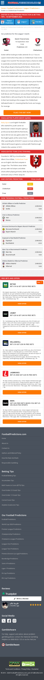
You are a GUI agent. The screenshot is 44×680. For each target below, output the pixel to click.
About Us (5, 443)
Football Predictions (14, 8)
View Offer (22, 304)
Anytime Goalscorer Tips (10, 505)
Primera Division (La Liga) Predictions (15, 554)
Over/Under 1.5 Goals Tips (11, 495)
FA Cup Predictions (8, 573)
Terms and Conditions (13, 669)
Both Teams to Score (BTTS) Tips (13, 485)
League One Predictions (10, 544)
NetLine (33, 639)
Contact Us (5, 448)
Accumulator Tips (8, 480)
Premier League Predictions (11, 529)
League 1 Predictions (30, 8)
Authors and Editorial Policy (11, 453)
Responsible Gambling (10, 463)
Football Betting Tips (9, 475)
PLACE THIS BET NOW (22, 112)
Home (3, 8)
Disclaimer (35, 669)
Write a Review (22, 598)
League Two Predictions (10, 549)
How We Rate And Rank (10, 458)
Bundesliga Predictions (10, 559)
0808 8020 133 (16, 639)
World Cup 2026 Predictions (11, 524)
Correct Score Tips (8, 500)
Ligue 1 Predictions (8, 568)
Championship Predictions (11, 534)
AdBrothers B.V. (38, 673)
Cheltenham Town (21, 159)
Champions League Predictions (13, 539)
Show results (36, 179)
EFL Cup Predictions (8, 578)
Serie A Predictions (8, 563)
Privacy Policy (25, 669)
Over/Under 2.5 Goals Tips (11, 490)
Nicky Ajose (5, 122)
